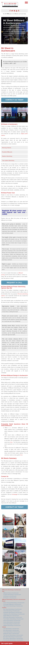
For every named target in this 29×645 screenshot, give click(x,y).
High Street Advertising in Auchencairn (13, 606)
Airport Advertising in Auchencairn (11, 620)
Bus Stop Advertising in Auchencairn (12, 609)
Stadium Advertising (7, 156)
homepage (14, 494)
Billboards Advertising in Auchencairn (11, 589)
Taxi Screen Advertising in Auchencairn (13, 635)
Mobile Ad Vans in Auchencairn (11, 633)
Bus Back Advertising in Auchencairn (12, 636)
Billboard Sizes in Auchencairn (11, 593)
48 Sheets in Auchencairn (9, 596)
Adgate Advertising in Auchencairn (12, 625)
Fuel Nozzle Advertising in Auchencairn (13, 640)
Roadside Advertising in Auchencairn (12, 612)
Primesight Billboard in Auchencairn (12, 604)
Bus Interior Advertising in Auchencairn (13, 638)
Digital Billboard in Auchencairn (11, 615)
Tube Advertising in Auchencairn (11, 610)
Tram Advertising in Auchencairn (11, 623)
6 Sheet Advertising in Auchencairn (12, 594)
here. (11, 442)
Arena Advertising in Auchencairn (11, 622)
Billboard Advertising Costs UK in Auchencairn (13, 599)
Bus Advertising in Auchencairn (11, 630)
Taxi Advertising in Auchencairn (11, 628)
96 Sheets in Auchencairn (9, 597)
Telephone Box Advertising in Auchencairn (14, 614)
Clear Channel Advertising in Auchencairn (13, 602)
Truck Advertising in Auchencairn (11, 632)
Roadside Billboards (7, 152)
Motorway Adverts (6, 147)
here (21, 455)
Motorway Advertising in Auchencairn (12, 617)
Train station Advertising (8, 160)
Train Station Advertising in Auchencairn (13, 619)
